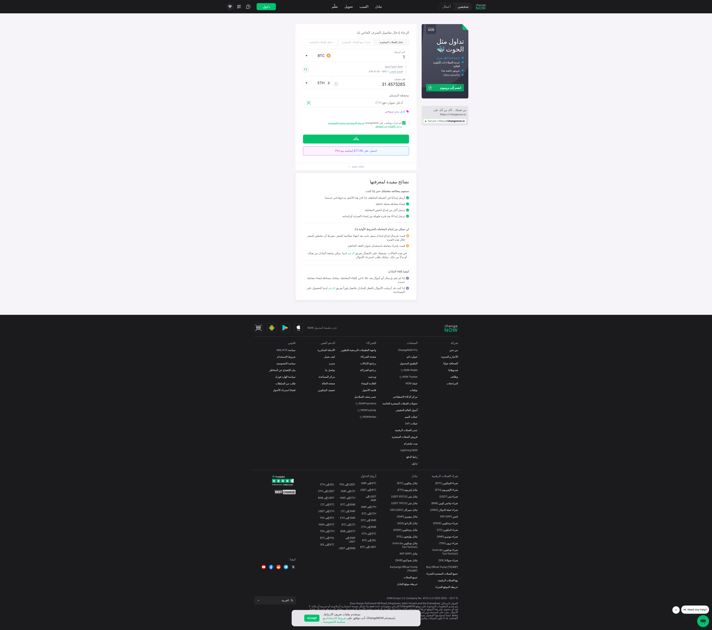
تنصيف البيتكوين (326, 390)
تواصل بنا (330, 370)
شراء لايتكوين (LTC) (447, 529)
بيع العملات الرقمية (448, 580)
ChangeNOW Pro (408, 350)
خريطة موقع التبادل (407, 584)
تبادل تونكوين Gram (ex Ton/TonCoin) (405, 545)
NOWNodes (369, 416)
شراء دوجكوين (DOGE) (445, 523)
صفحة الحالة (328, 383)
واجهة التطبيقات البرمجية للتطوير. (358, 350)
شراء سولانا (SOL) (448, 560)
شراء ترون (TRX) (448, 543)
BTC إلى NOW (326, 524)
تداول (415, 463)
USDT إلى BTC (368, 546)
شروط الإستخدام (286, 356)
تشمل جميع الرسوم (394, 66)
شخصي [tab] (463, 7)
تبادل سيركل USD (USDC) (404, 509)
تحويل (349, 7)
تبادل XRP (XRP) (409, 553)
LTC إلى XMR (348, 491)
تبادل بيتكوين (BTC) (407, 483)
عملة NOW (412, 383)
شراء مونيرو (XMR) (447, 536)
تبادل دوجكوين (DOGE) (405, 529)
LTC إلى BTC (348, 524)
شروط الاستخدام (356, 123)
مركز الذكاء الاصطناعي (405, 396)
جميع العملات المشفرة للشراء (442, 573)
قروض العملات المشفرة (405, 436)
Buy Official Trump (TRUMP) (442, 566)
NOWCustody (368, 410)
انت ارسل (399, 51)
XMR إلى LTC (348, 511)
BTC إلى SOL (327, 544)
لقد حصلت (399, 79)
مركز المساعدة (327, 376)
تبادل (378, 7)
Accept (312, 618)
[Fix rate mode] (336, 84)
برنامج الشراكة (368, 370)
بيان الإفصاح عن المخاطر (387, 126)
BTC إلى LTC (327, 504)
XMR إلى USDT (350, 539)
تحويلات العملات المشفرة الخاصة (400, 403)
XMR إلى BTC (368, 520)
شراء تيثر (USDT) (448, 496)
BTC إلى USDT (368, 489)
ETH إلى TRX (327, 531)
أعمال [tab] (446, 7)
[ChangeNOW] (481, 7)
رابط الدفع (412, 456)
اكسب (364, 7)
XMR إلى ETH (347, 517)
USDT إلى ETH (326, 491)
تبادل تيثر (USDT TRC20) (404, 503)
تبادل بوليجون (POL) (407, 536)
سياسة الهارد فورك (285, 376)
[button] (318, 55)
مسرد (332, 363)
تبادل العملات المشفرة (391, 42)
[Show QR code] (258, 327)
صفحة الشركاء (368, 356)
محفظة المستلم (399, 95)
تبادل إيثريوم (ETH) (407, 489)
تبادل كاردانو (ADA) (407, 523)
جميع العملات (411, 577)
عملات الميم (411, 416)
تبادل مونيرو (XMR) (407, 516)
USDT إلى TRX (347, 484)
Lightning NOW (409, 450)
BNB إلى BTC (347, 504)
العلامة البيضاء (368, 383)
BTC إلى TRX (327, 517)
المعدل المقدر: (396, 71)
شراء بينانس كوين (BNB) (444, 503)
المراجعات (452, 383)
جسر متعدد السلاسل (365, 396)
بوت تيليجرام (411, 443)
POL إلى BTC (327, 537)
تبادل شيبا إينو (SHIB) (406, 560)
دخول (266, 7)
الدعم (351, 253)
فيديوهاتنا (453, 370)
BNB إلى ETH (368, 526)
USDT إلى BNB (326, 497)
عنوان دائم (412, 356)
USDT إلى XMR (371, 498)
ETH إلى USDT (326, 511)
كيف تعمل (329, 356)
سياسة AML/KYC (286, 350)
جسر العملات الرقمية (406, 430)
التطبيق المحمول (409, 363)
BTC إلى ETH (369, 533)
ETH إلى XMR (368, 506)
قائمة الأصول (369, 390)
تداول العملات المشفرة (321, 42)
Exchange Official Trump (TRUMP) (404, 568)
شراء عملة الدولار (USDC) (444, 509)
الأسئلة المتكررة (326, 350)
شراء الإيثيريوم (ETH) (446, 489)
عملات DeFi (411, 423)
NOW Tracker (410, 376)
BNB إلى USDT (347, 548)
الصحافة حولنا (450, 363)
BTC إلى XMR (368, 483)
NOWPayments (367, 403)
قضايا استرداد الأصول (284, 390)
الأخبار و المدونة (449, 356)
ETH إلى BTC (369, 513)
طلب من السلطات (286, 383)
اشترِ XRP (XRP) (449, 516)
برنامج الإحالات (368, 363)
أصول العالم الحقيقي (407, 410)
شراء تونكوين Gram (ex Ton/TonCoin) (445, 551)
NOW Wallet (411, 370)
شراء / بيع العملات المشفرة (356, 42)
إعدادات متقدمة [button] (358, 167)
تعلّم (335, 7)
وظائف (454, 376)
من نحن (453, 350)
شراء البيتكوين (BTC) (446, 483)
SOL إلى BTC (369, 540)
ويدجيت (372, 376)
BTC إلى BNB (347, 531)
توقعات (414, 390)
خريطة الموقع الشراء (446, 587)
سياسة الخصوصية (337, 123)
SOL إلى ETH (327, 484)
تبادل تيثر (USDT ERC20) (404, 496)
